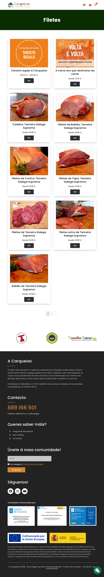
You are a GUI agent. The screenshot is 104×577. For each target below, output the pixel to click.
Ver (29, 80)
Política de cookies (72, 566)
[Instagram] (18, 491)
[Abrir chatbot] (97, 570)
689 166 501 (22, 407)
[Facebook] (10, 491)
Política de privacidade (33, 464)
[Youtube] (25, 491)
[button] (84, 5)
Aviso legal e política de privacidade (44, 566)
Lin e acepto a (26, 464)
